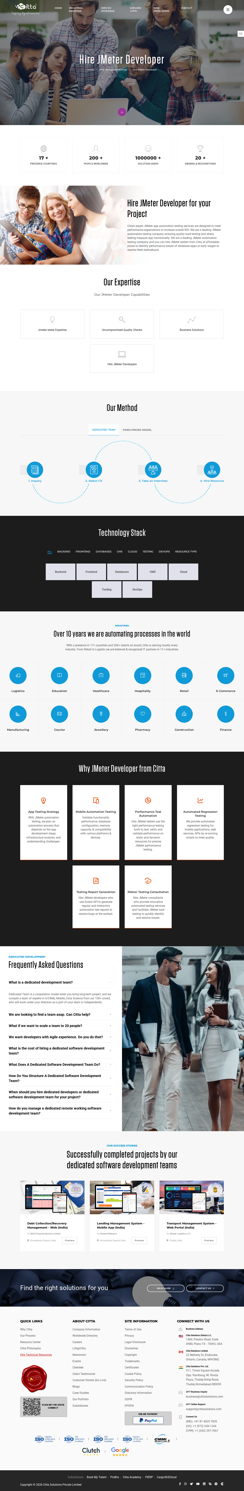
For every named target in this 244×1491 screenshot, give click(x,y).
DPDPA (129, 1405)
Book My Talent (96, 1477)
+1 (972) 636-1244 (204, 1426)
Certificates (132, 1367)
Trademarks (132, 1361)
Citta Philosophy (30, 1348)
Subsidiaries (80, 1405)
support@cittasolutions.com (203, 1409)
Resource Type (186, 551)
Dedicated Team (103, 429)
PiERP (149, 1477)
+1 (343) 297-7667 (206, 1430)
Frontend (83, 551)
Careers (77, 1342)
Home (58, 8)
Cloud (132, 551)
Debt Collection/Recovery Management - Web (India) (47, 1225)
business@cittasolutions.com (204, 1396)
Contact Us (203, 1288)
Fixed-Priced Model (137, 429)
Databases (103, 551)
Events (77, 1361)
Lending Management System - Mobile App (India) (120, 1225)
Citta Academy (132, 1477)
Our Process (27, 1335)
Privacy (129, 1335)
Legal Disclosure (135, 1342)
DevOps (164, 551)
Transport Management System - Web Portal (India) (191, 1225)
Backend (63, 551)
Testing (148, 551)
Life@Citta (79, 1348)
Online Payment (148, 1414)
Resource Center (30, 1342)
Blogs (76, 1386)
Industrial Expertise (76, 9)
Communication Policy (139, 1386)
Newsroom (79, 1354)
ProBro (114, 1477)
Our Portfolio (81, 1399)
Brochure (164, 1288)
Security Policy (134, 1380)
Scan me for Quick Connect (53, 1406)
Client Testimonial (84, 1374)
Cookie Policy (133, 1374)
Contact (186, 8)
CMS (120, 551)
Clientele (78, 1367)
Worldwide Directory (85, 1335)
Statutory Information (138, 1393)
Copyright (131, 1354)
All (49, 551)
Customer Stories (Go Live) (89, 1380)
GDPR (128, 1399)
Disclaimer (131, 1348)
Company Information (86, 1329)
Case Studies (81, 1393)
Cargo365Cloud (166, 1477)
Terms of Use (133, 1329)
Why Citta (26, 1329)
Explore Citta (135, 9)
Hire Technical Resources (113, 69)
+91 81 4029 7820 (205, 1421)
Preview (69, 1240)
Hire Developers (162, 9)
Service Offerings (108, 9)
